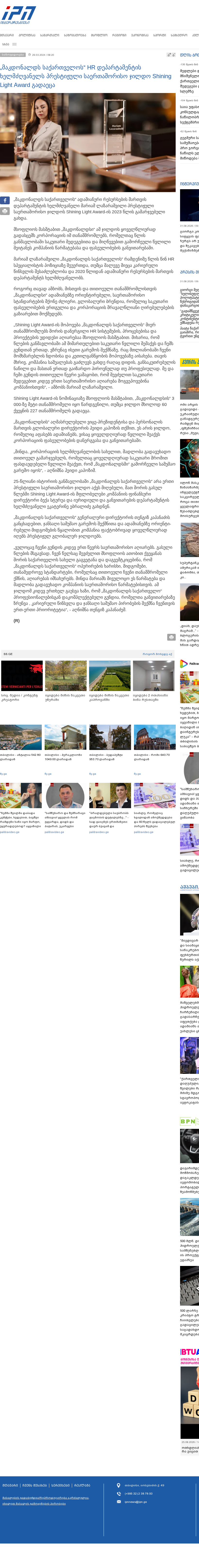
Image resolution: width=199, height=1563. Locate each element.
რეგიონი (119, 35)
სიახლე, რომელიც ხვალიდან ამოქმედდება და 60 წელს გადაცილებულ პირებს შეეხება (154, 819)
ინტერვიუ (189, 183)
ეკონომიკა (140, 35)
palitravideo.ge (9, 832)
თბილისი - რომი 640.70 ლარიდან (152, 757)
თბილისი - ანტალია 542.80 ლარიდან (20, 757)
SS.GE (8, 654)
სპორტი (159, 35)
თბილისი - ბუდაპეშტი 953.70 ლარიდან (106, 757)
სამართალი (49, 35)
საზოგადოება (75, 35)
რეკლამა (82, 1485)
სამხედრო (179, 35)
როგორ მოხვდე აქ (157, 654)
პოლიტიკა (27, 35)
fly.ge (3, 774)
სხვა (5, 44)
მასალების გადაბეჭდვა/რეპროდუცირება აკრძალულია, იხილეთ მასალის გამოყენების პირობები (45, 1500)
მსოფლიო (99, 35)
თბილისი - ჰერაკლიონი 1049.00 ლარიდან (63, 757)
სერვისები (60, 1485)
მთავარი (7, 35)
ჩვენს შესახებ (35, 1485)
